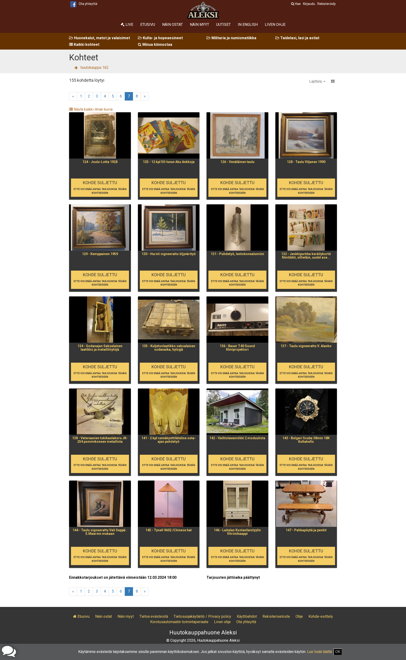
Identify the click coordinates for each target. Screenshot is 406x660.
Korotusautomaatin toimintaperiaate (179, 622)
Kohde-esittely (320, 616)
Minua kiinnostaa (156, 44)
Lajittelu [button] (316, 81)
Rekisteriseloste (276, 616)
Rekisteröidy (326, 4)
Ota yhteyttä (88, 4)
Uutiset (223, 24)
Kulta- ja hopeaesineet (162, 38)
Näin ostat (172, 24)
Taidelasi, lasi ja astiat (299, 38)
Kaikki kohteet (86, 44)
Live (129, 24)
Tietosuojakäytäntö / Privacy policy (202, 616)
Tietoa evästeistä (153, 616)
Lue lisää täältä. (319, 651)
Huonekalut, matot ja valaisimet (101, 38)
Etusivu (147, 24)
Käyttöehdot (247, 616)
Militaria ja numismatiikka (233, 38)
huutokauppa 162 (95, 67)
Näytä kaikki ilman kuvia (93, 109)
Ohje (299, 616)
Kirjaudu (309, 4)
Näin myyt (199, 24)
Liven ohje (275, 24)
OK (337, 651)
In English (248, 24)
